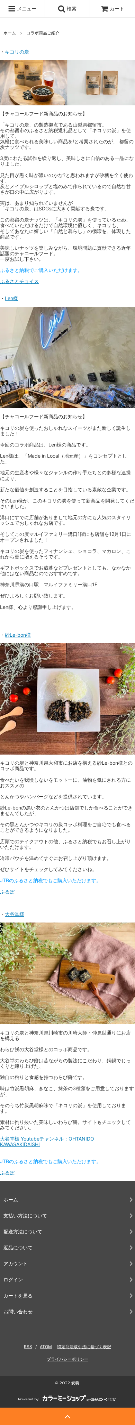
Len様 (11, 298)
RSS (28, 1346)
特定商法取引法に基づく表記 (84, 1346)
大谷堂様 (14, 914)
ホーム (9, 32)
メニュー (26, 8)
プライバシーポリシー (67, 1359)
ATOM (46, 1346)
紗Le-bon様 (18, 635)
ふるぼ (7, 891)
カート (117, 8)
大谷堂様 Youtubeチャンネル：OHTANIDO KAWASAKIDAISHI (47, 1141)
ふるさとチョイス (19, 281)
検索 (70, 8)
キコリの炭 (17, 52)
